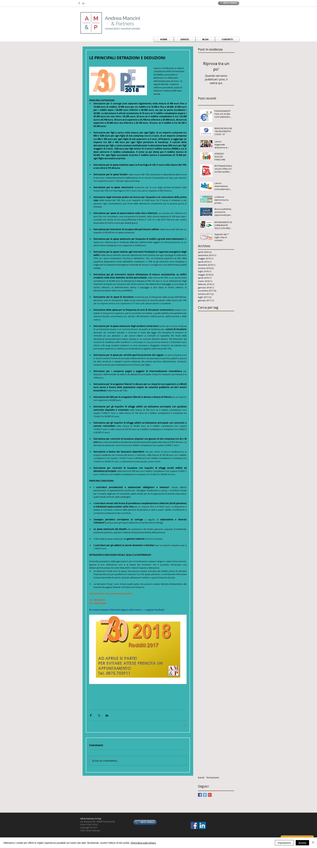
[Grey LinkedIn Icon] (83, 3)
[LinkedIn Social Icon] (202, 825)
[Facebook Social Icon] (194, 825)
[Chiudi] (313, 842)
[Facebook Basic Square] (200, 795)
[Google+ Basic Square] (210, 795)
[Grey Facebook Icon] (79, 3)
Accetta (302, 842)
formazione (212, 777)
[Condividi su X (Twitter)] (98, 715)
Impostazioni (284, 842)
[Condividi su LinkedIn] (106, 715)
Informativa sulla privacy (143, 842)
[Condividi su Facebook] (90, 715)
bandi (201, 777)
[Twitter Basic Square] (205, 795)
